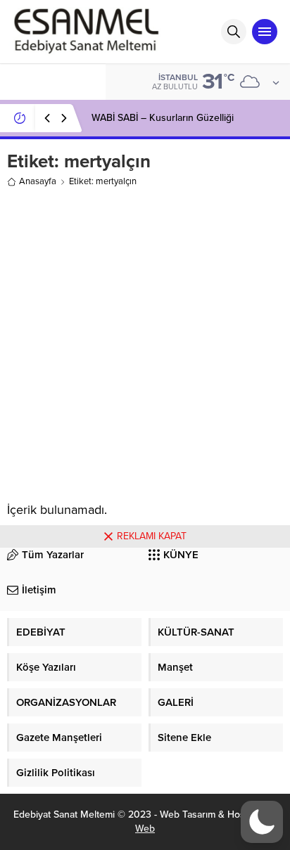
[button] (262, 822)
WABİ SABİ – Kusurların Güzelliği (163, 118)
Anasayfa (37, 181)
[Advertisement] (145, 342)
